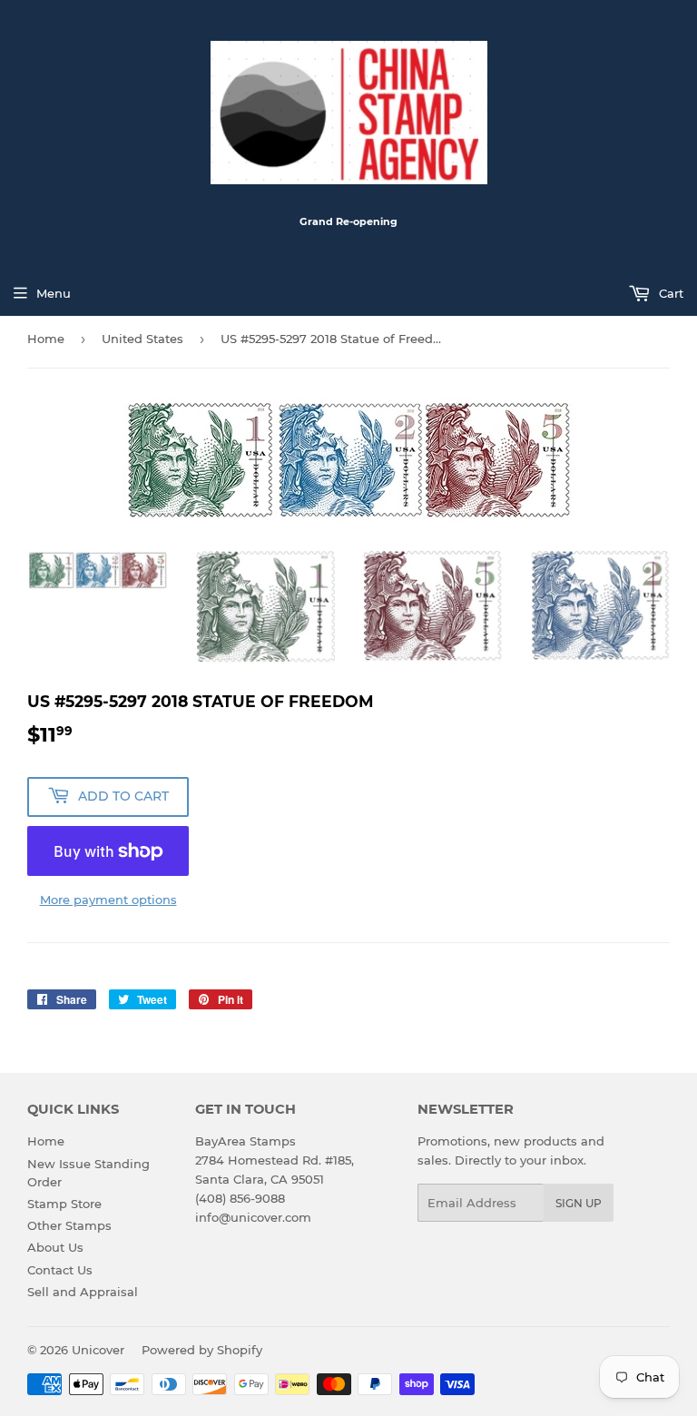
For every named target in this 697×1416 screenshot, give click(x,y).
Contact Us (60, 1270)
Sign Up (578, 1203)
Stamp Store (64, 1203)
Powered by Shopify (202, 1349)
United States (142, 338)
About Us (55, 1247)
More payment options (108, 899)
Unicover (98, 1349)
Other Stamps (69, 1225)
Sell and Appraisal (82, 1291)
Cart (669, 293)
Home (45, 338)
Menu (53, 293)
